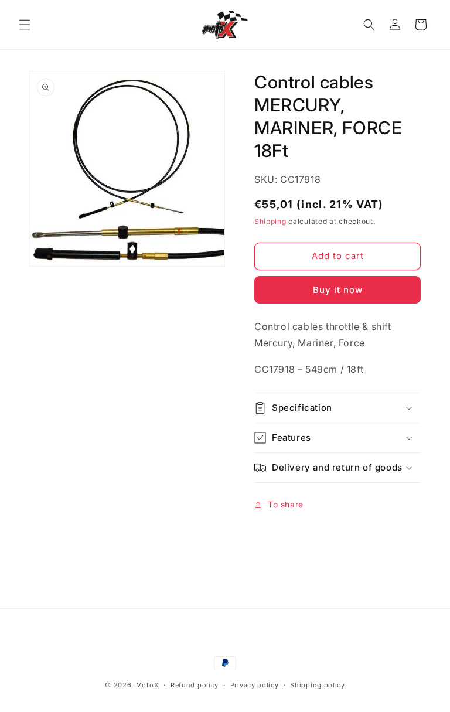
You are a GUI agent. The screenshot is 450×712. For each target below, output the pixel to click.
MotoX (147, 685)
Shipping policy (317, 685)
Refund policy (195, 685)
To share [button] (286, 504)
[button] (25, 25)
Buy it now (338, 289)
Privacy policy (254, 685)
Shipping (270, 221)
